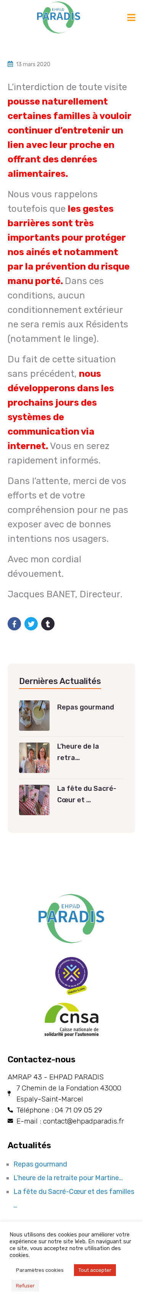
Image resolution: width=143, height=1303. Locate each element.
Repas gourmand (40, 1164)
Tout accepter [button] (95, 1270)
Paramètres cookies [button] (40, 1270)
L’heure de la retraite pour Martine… (68, 1178)
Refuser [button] (25, 1286)
